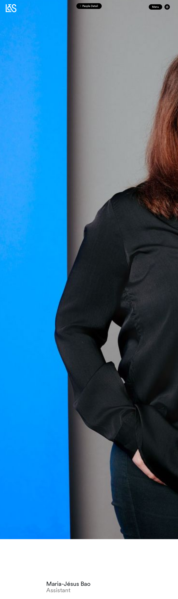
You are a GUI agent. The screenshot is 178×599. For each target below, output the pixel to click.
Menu (155, 6)
